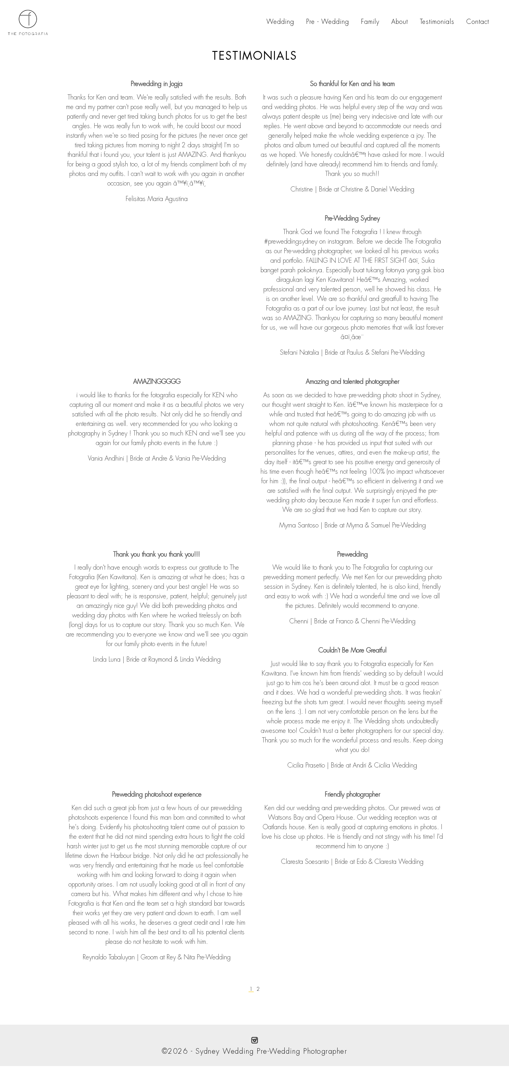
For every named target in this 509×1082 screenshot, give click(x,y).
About (399, 22)
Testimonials (437, 22)
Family (370, 22)
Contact (477, 22)
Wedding (280, 22)
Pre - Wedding (327, 22)
